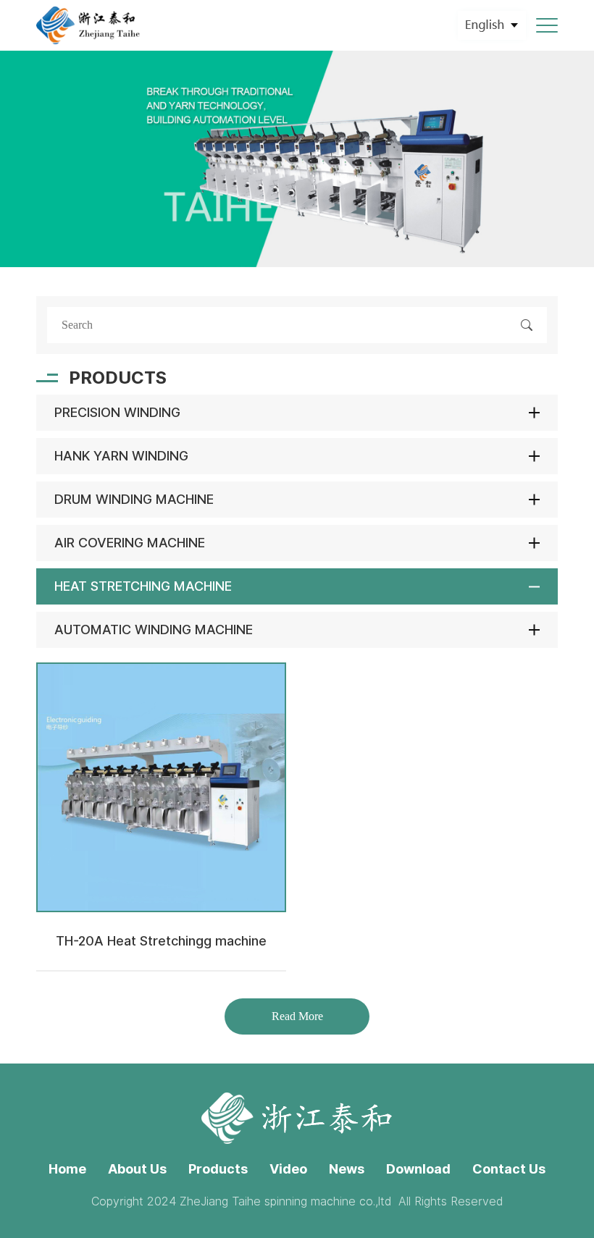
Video (288, 1168)
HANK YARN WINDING (121, 455)
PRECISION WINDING (117, 412)
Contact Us (508, 1168)
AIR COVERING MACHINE (129, 542)
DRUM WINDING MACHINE (134, 499)
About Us (137, 1168)
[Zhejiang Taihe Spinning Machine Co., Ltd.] (88, 25)
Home (67, 1168)
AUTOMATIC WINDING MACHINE (153, 629)
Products (218, 1168)
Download (418, 1168)
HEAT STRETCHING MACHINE (143, 586)
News (346, 1168)
